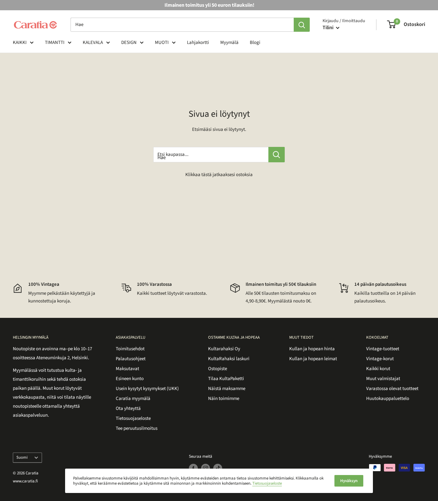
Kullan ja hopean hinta (312, 348)
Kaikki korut (378, 368)
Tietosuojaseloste (133, 418)
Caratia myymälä (133, 398)
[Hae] (302, 25)
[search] (182, 25)
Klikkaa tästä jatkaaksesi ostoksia (219, 174)
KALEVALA (93, 42)
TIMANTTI (54, 42)
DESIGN (129, 42)
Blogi (255, 42)
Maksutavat (127, 368)
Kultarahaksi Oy (224, 348)
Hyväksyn (349, 481)
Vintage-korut (380, 358)
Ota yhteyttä (128, 408)
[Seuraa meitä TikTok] (217, 468)
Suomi (22, 457)
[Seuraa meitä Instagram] (205, 468)
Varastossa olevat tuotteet (392, 388)
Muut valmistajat (383, 378)
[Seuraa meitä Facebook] (193, 468)
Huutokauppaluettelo (387, 398)
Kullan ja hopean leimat (313, 358)
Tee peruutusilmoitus (136, 428)
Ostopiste (217, 368)
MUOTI (162, 42)
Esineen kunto (130, 378)
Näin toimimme (223, 398)
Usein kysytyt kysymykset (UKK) (147, 388)
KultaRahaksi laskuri (228, 358)
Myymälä (229, 42)
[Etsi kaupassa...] (276, 154)
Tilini (328, 27)
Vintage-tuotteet (382, 348)
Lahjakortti (198, 42)
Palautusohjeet (131, 358)
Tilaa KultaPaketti (226, 378)
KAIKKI (20, 42)
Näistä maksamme (226, 388)
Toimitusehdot (130, 348)
